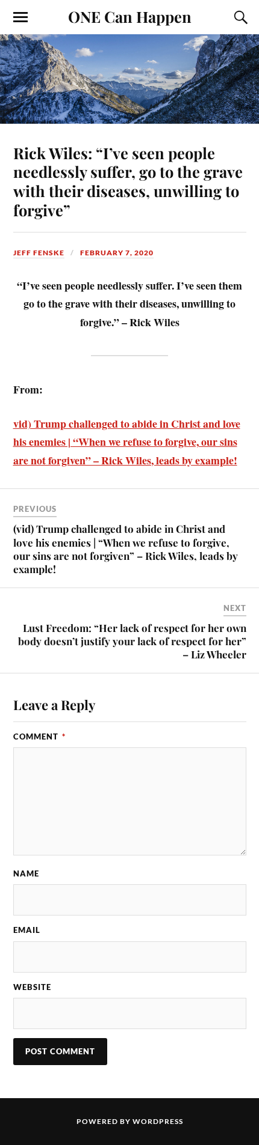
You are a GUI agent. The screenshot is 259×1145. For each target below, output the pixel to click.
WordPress (158, 1121)
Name (26, 873)
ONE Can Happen (130, 16)
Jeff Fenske (38, 252)
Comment (39, 736)
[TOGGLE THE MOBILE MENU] (20, 17)
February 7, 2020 (117, 252)
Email (26, 930)
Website (32, 987)
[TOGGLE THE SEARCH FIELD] (239, 17)
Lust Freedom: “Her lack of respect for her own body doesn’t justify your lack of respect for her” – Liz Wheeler (132, 641)
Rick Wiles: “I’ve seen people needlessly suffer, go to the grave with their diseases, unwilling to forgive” (128, 181)
